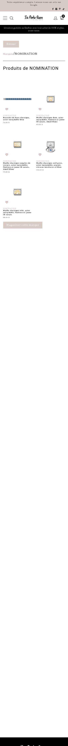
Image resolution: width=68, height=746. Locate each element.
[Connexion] (56, 18)
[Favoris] (7, 109)
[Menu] (5, 18)
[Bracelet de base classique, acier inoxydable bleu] (17, 105)
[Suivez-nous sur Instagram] (56, 9)
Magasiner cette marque (22, 225)
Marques (8, 54)
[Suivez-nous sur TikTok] (63, 9)
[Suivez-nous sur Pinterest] (60, 9)
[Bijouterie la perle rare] (34, 17)
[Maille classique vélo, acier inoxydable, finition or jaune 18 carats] (17, 198)
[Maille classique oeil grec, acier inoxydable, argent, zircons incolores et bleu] (50, 151)
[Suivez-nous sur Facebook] (53, 9)
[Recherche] (12, 18)
